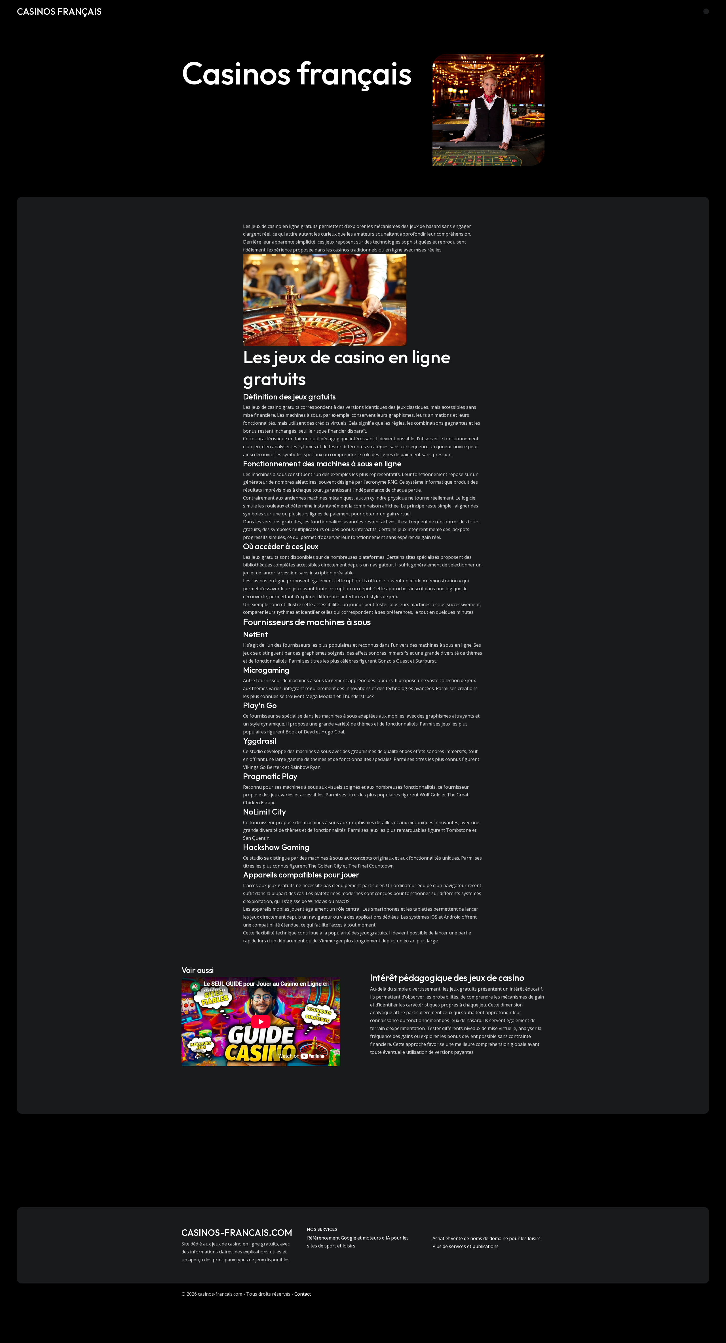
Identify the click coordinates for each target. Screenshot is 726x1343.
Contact (302, 1294)
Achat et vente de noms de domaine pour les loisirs (486, 1238)
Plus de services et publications (465, 1246)
